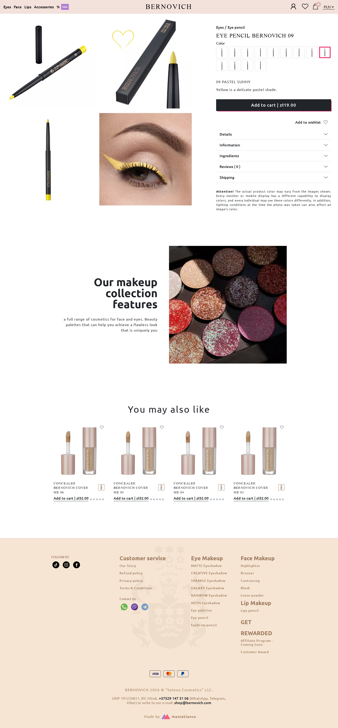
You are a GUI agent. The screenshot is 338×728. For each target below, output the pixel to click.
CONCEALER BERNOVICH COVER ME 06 (71, 487)
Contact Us (128, 599)
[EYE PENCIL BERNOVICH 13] (260, 65)
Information (230, 145)
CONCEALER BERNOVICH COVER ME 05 (131, 487)
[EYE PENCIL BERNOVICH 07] (299, 52)
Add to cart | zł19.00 (273, 105)
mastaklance (184, 716)
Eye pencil (236, 27)
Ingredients (229, 156)
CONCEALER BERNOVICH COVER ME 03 (251, 487)
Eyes (220, 27)
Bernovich (169, 7)
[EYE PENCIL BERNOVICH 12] (247, 65)
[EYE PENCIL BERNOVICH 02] (235, 52)
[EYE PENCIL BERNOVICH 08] (312, 52)
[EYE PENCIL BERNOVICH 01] (222, 52)
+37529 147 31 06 (174, 698)
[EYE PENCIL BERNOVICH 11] (235, 65)
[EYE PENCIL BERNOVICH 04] (260, 52)
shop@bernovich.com (192, 703)
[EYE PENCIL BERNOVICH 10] (222, 65)
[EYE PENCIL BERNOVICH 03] (247, 52)
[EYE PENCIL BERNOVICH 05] (273, 52)
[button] (273, 134)
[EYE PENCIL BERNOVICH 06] (286, 52)
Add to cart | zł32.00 (71, 498)
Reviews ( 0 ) (230, 167)
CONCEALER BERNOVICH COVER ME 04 (191, 487)
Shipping (227, 177)
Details (226, 134)
